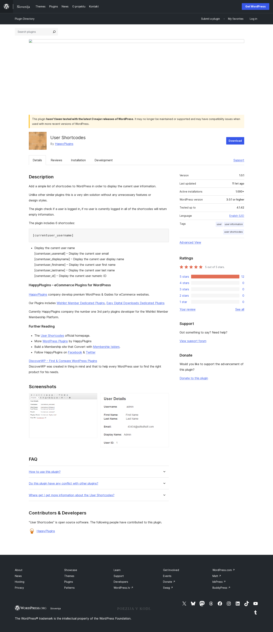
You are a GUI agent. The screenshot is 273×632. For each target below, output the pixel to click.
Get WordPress (255, 6)
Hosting (19, 581)
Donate (169, 581)
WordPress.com (223, 570)
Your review (188, 309)
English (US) (236, 215)
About (18, 570)
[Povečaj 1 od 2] (92, 398)
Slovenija (55, 608)
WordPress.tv (123, 587)
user (219, 224)
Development (104, 160)
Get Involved (171, 570)
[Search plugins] (54, 32)
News (18, 576)
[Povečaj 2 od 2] (164, 398)
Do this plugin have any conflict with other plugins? (63, 483)
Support (238, 160)
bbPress (219, 581)
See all (239, 309)
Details (37, 160)
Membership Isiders (106, 347)
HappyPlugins (64, 144)
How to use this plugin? (45, 472)
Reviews (56, 160)
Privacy (19, 587)
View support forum (193, 341)
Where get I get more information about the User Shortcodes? (71, 495)
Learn (117, 570)
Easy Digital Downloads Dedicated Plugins (135, 303)
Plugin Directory (25, 18)
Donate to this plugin (194, 378)
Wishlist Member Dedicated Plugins (81, 303)
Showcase (70, 570)
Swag (168, 587)
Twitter (90, 352)
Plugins (68, 581)
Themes (69, 576)
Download (235, 140)
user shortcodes (233, 231)
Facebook (75, 352)
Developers (121, 581)
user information (234, 224)
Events (167, 576)
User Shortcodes (52, 335)
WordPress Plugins (55, 341)
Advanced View (190, 242)
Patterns (69, 587)
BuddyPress (221, 587)
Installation (78, 160)
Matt (216, 576)
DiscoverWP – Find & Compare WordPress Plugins (63, 361)
